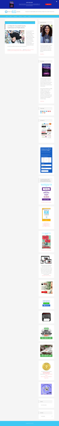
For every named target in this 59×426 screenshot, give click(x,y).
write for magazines (22, 50)
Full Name (42, 163)
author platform (28, 49)
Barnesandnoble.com (46, 223)
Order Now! (42, 101)
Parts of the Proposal (13, 49)
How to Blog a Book (12, 12)
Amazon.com (46, 222)
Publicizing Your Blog (18, 49)
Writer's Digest (47, 374)
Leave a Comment (19, 22)
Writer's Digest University (45, 376)
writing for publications (28, 50)
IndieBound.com (46, 224)
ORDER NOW (48, 4)
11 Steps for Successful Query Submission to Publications (16, 27)
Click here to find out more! (46, 275)
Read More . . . (42, 54)
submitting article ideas (17, 50)
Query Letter (12, 50)
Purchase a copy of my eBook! (46, 202)
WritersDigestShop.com (46, 226)
